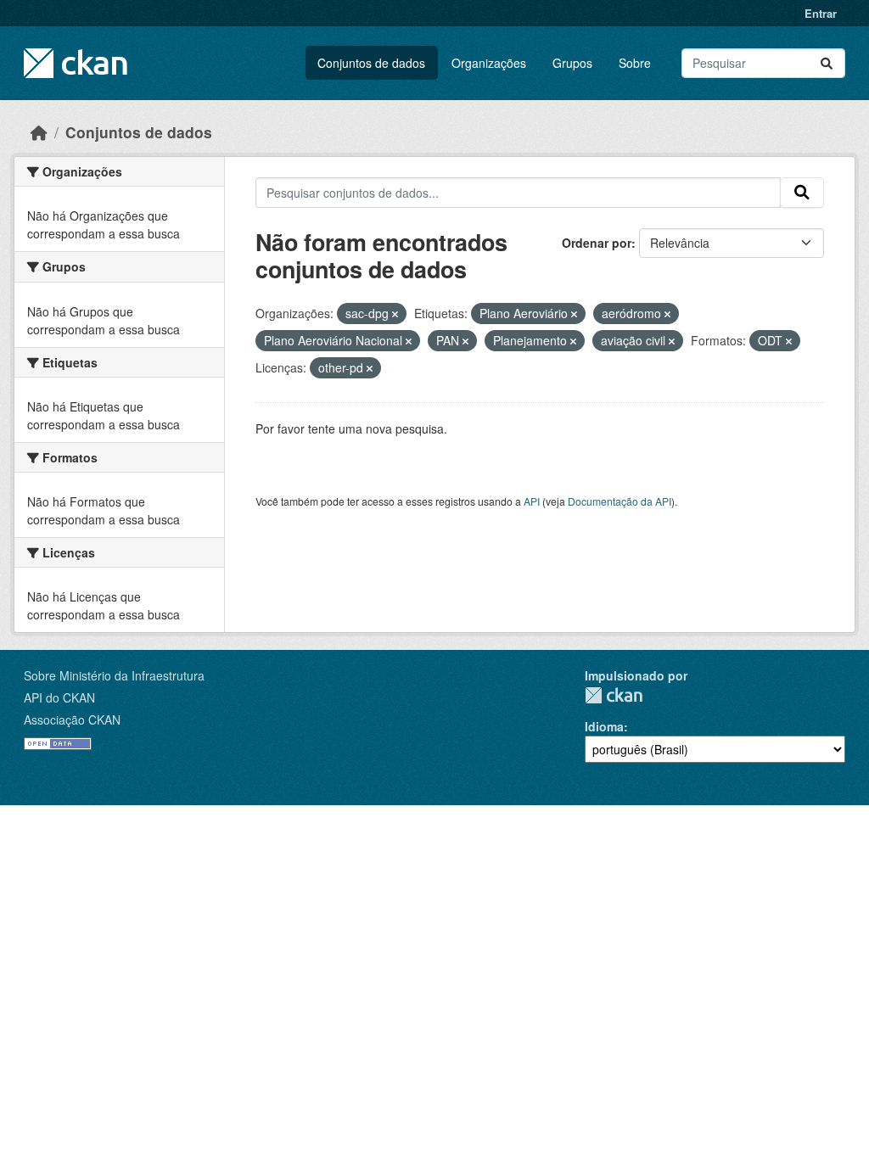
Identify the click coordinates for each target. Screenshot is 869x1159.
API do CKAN (59, 697)
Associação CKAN (72, 719)
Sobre (635, 62)
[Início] (39, 132)
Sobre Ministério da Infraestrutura (114, 675)
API (532, 501)
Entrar (821, 13)
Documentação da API (619, 501)
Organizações (488, 62)
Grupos (572, 62)
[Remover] (395, 314)
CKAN (613, 695)
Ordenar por (596, 242)
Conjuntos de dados (371, 62)
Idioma (604, 726)
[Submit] (827, 63)
